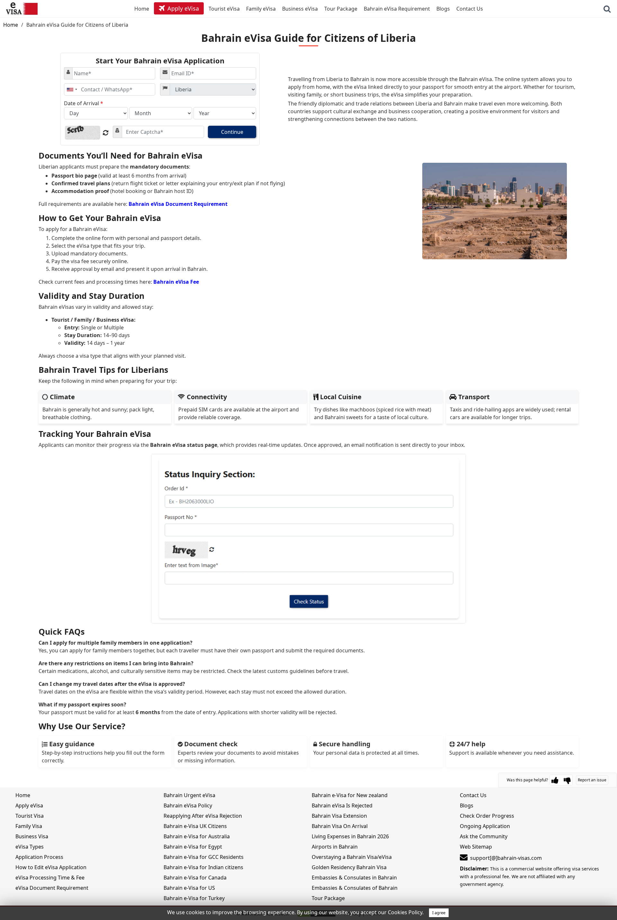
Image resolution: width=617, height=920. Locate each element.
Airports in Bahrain (335, 846)
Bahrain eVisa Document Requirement (178, 203)
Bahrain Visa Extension (339, 815)
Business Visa (31, 836)
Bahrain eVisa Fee (176, 281)
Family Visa (28, 826)
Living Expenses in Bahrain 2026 (350, 836)
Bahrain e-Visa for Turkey (194, 898)
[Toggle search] (607, 9)
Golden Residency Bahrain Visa (349, 867)
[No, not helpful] (567, 780)
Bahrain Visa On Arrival (340, 826)
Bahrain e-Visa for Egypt (193, 846)
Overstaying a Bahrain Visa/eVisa (352, 856)
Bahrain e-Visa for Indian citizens (203, 867)
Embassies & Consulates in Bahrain (354, 877)
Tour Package (328, 898)
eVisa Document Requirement (51, 887)
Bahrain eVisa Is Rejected (342, 805)
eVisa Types (29, 846)
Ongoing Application (485, 826)
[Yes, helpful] (555, 780)
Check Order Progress (487, 815)
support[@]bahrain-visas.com (506, 857)
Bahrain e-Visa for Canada (195, 877)
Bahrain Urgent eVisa (189, 795)
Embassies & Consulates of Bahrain (355, 887)
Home (10, 24)
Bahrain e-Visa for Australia (197, 836)
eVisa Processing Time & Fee (50, 877)
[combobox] (71, 89)
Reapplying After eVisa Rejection (203, 815)
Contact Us (473, 795)
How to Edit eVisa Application (50, 867)
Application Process (39, 856)
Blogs (466, 805)
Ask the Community (483, 836)
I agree (438, 912)
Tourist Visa (29, 815)
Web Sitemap (476, 846)
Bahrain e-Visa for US (189, 887)
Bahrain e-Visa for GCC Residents (204, 856)
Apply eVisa (29, 805)
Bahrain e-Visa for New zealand (350, 795)
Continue (232, 131)
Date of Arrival (83, 103)
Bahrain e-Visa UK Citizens (195, 826)
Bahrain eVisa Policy (188, 805)
